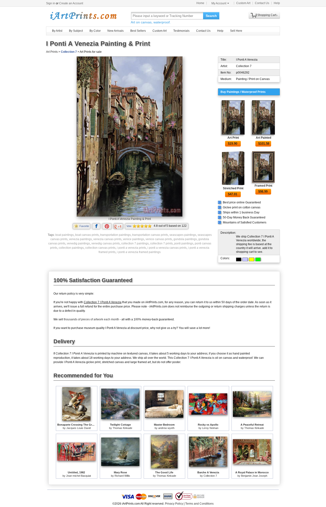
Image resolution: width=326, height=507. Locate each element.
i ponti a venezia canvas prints (167, 247)
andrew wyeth (166, 428)
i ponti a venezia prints (131, 247)
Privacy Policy (174, 503)
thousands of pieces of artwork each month (91, 319)
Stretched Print (233, 188)
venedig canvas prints (105, 243)
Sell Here (236, 30)
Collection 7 (69, 51)
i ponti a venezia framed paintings (139, 252)
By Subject (76, 30)
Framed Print (263, 185)
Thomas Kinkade (122, 428)
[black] (238, 259)
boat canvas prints (87, 235)
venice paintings (133, 239)
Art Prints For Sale (83, 15)
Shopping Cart (266, 15)
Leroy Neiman (210, 428)
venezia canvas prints (107, 239)
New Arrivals (115, 30)
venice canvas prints (159, 239)
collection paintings (71, 247)
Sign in (50, 3)
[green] (258, 259)
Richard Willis (122, 475)
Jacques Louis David (78, 428)
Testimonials (181, 30)
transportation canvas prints (150, 235)
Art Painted (263, 137)
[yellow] (251, 259)
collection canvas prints (100, 247)
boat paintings (64, 235)
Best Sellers (138, 30)
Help (277, 3)
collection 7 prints (161, 243)
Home (200, 3)
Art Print (233, 137)
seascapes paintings (182, 235)
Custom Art (243, 3)
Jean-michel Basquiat (78, 475)
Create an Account (71, 3)
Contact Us (262, 3)
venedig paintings (78, 243)
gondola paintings (185, 239)
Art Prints (52, 51)
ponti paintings (183, 243)
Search (211, 16)
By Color (95, 30)
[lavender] (245, 259)
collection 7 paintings (135, 243)
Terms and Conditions (199, 503)
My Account (218, 3)
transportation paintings (115, 235)
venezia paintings (80, 239)
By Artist (57, 30)
